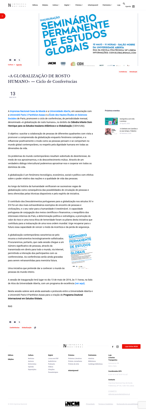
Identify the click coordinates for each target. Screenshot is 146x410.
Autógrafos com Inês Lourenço (127, 120)
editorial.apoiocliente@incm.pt (119, 394)
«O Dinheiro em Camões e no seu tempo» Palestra (129, 130)
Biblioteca (92, 361)
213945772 (112, 391)
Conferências (123, 72)
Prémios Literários (75, 358)
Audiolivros (52, 361)
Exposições (32, 369)
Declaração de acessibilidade (127, 404)
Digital (66, 5)
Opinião (31, 367)
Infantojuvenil (93, 5)
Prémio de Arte (73, 364)
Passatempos (53, 372)
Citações (51, 369)
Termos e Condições (105, 404)
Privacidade (90, 404)
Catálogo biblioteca (95, 364)
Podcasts (51, 364)
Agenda (19, 65)
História (91, 358)
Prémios (79, 5)
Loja (118, 5)
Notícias (31, 358)
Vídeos (50, 367)
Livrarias (111, 357)
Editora (35, 5)
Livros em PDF (53, 358)
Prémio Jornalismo (75, 361)
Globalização (133, 72)
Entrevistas (32, 364)
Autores (31, 361)
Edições (45, 5)
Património (107, 5)
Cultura (55, 5)
